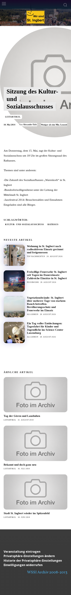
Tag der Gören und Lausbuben (22, 415)
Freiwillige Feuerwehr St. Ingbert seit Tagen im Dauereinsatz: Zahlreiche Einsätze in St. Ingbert (47, 275)
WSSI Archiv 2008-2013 (47, 572)
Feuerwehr (33, 282)
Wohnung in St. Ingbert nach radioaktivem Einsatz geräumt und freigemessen (45, 249)
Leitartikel (13, 117)
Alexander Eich (30, 124)
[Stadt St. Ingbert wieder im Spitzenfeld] (35, 492)
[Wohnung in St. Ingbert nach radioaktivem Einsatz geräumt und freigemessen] (14, 255)
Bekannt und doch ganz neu (20, 464)
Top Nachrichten (36, 256)
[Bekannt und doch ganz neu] (35, 443)
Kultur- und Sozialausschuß (24, 224)
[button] (35, 556)
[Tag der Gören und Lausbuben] (35, 394)
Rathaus (53, 224)
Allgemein (32, 314)
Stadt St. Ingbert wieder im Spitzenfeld (27, 513)
